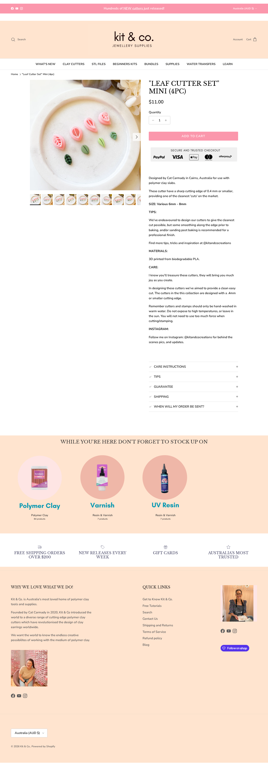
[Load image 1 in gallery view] (85, 135)
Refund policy (152, 638)
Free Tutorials (152, 606)
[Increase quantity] (167, 120)
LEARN (228, 64)
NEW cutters (133, 8)
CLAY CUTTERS (73, 64)
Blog (146, 645)
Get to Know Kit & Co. (158, 599)
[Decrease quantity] (152, 120)
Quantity (155, 112)
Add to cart (193, 136)
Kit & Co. (25, 746)
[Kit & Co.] (134, 39)
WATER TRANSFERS (201, 64)
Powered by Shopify (43, 746)
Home (14, 74)
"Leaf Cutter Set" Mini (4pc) (38, 74)
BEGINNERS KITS (125, 64)
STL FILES (99, 64)
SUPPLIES (172, 64)
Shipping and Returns (158, 625)
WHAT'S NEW (45, 64)
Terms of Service (154, 632)
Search (147, 612)
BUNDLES (151, 64)
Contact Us (150, 619)
